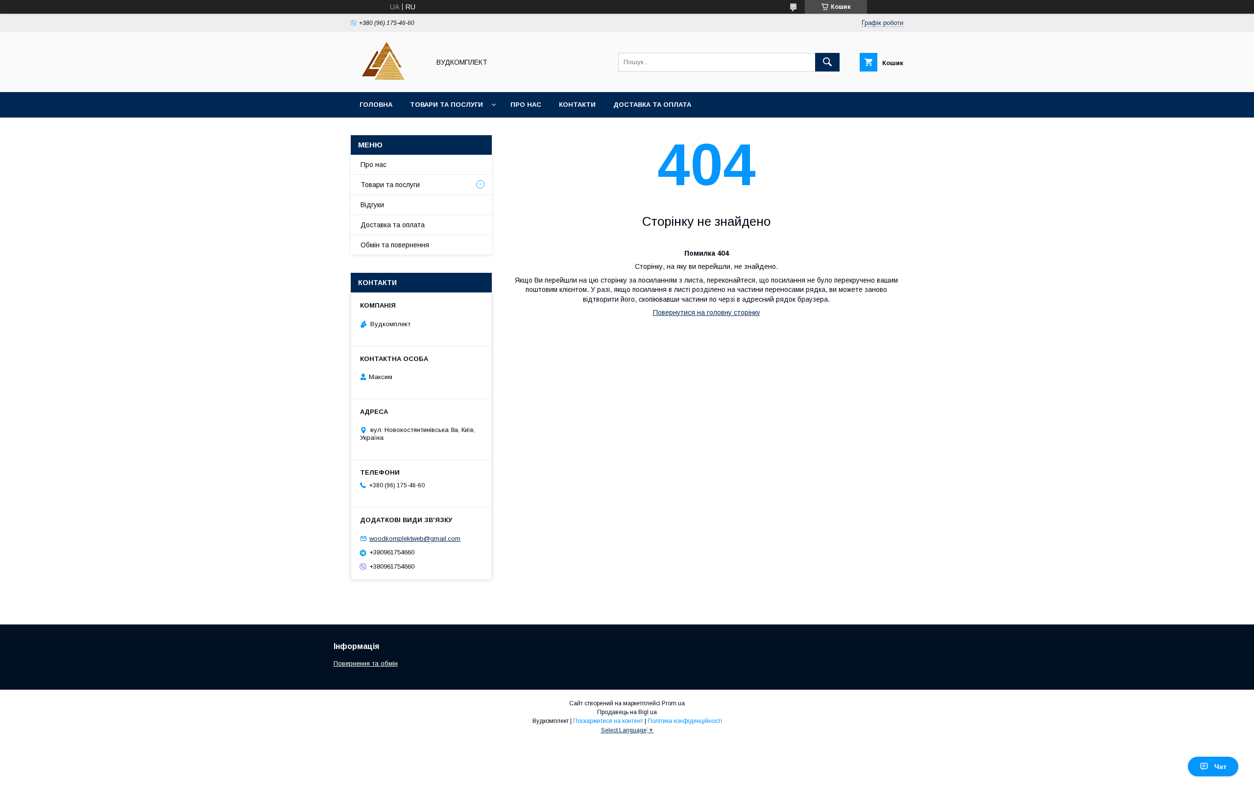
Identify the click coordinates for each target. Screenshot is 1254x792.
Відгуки (372, 205)
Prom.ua (673, 703)
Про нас (525, 104)
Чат (1220, 766)
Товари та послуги (446, 104)
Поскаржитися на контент (608, 721)
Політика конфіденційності (685, 721)
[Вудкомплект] (388, 79)
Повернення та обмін (366, 663)
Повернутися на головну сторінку (706, 312)
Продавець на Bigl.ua (627, 712)
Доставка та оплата (652, 104)
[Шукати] (827, 62)
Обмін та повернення (395, 245)
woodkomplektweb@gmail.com (414, 538)
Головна (376, 104)
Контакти (577, 104)
